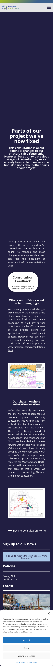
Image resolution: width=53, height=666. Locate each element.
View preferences (26, 655)
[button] (48, 613)
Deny (26, 648)
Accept (26, 640)
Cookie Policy (20, 662)
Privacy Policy (31, 662)
